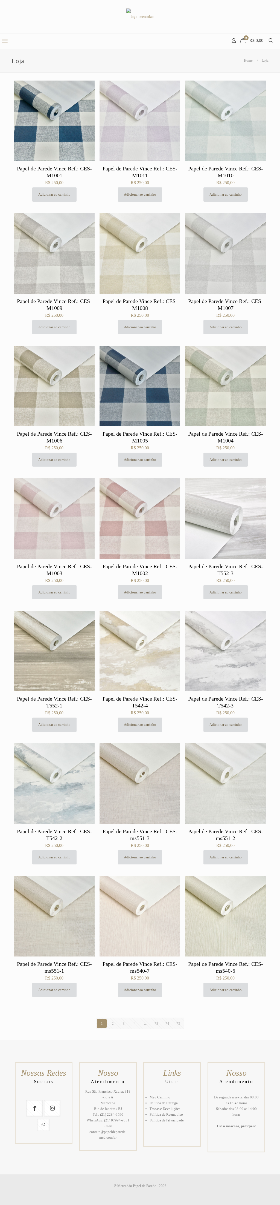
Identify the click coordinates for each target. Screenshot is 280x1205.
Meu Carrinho (160, 1097)
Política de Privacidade (167, 1120)
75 (178, 1023)
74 (167, 1023)
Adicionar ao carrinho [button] (54, 194)
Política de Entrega (164, 1103)
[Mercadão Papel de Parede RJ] (140, 16)
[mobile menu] (4, 41)
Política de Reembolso (166, 1114)
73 (156, 1023)
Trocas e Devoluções (165, 1109)
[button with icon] (34, 1108)
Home (248, 60)
